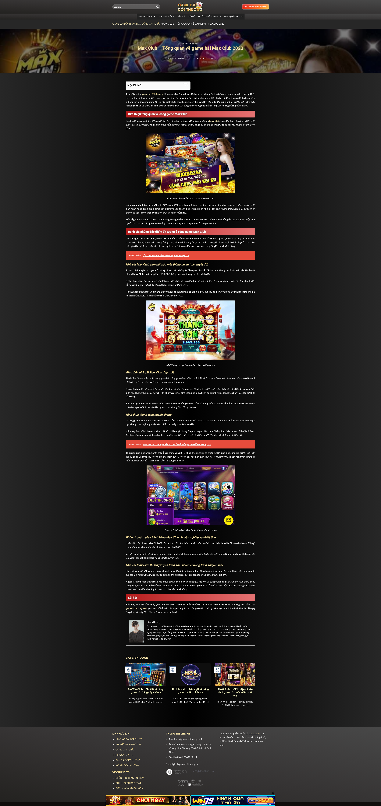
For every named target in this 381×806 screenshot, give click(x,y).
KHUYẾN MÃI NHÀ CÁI (128, 744)
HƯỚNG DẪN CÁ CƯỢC (128, 739)
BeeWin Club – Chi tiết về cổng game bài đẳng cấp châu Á (146, 691)
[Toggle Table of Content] (184, 85)
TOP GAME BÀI (145, 16)
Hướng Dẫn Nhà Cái (233, 16)
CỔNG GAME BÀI (151, 23)
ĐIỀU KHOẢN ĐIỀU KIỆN (129, 788)
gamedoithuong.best (136, 608)
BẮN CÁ (181, 16)
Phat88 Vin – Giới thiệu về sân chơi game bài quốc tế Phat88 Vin (235, 692)
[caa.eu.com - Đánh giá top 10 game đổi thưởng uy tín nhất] (190, 7)
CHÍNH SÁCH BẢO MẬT (128, 783)
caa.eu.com (254, 733)
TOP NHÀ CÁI (165, 16)
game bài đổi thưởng (153, 94)
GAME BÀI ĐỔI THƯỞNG (126, 23)
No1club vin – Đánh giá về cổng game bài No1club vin (190, 691)
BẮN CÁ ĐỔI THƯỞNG (127, 760)
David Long (208, 58)
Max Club (214, 120)
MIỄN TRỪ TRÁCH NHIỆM (129, 777)
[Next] (251, 684)
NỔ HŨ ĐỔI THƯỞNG (127, 765)
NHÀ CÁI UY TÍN (124, 754)
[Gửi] (157, 6)
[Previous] (130, 684)
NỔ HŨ (191, 16)
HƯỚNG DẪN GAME (208, 16)
